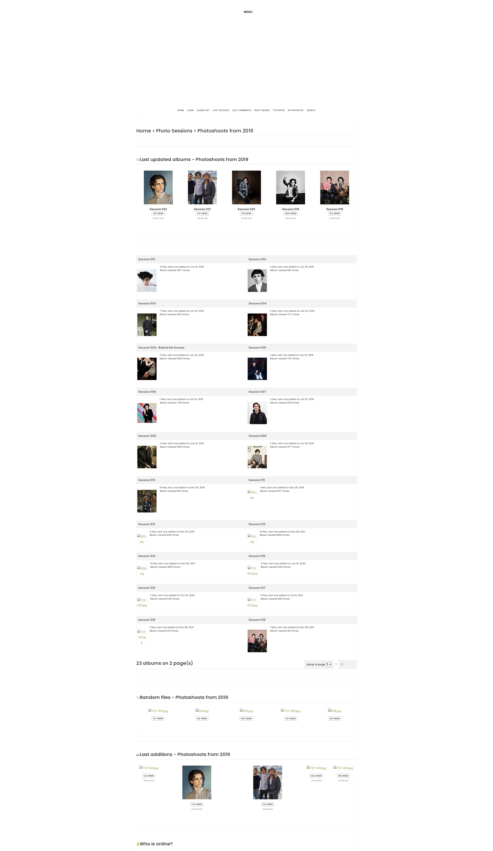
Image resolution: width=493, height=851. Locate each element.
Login (190, 110)
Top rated (279, 110)
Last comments (241, 110)
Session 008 (147, 431)
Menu (248, 12)
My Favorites (296, 110)
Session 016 (146, 575)
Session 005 (257, 345)
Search (311, 110)
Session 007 (257, 388)
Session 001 (146, 258)
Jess (216, 833)
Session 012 (146, 518)
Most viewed (262, 110)
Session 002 (257, 258)
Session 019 (257, 604)
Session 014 (146, 547)
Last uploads (221, 110)
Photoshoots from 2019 (221, 130)
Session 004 (257, 301)
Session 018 (146, 604)
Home (181, 110)
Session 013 (257, 518)
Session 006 (147, 388)
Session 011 (257, 475)
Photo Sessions (172, 130)
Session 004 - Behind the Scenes (161, 345)
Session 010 (146, 475)
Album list (203, 110)
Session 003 (147, 301)
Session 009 (257, 431)
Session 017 (257, 575)
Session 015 (257, 547)
